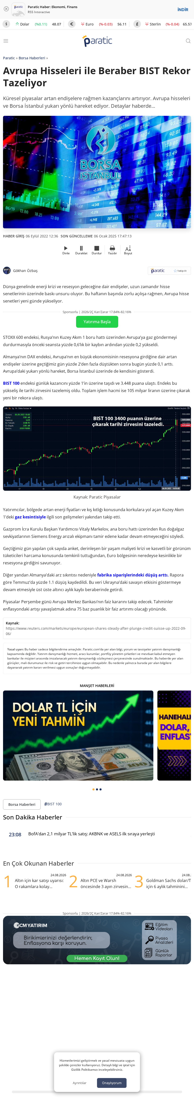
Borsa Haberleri (32, 58)
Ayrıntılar (79, 1083)
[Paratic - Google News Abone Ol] (169, 272)
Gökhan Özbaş (25, 270)
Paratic (9, 58)
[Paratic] (97, 41)
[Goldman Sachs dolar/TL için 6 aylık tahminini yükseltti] (78, 736)
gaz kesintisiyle (30, 517)
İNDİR (183, 9)
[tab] (93, 789)
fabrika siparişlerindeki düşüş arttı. (133, 575)
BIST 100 (11, 383)
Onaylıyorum (112, 1083)
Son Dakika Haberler (32, 817)
